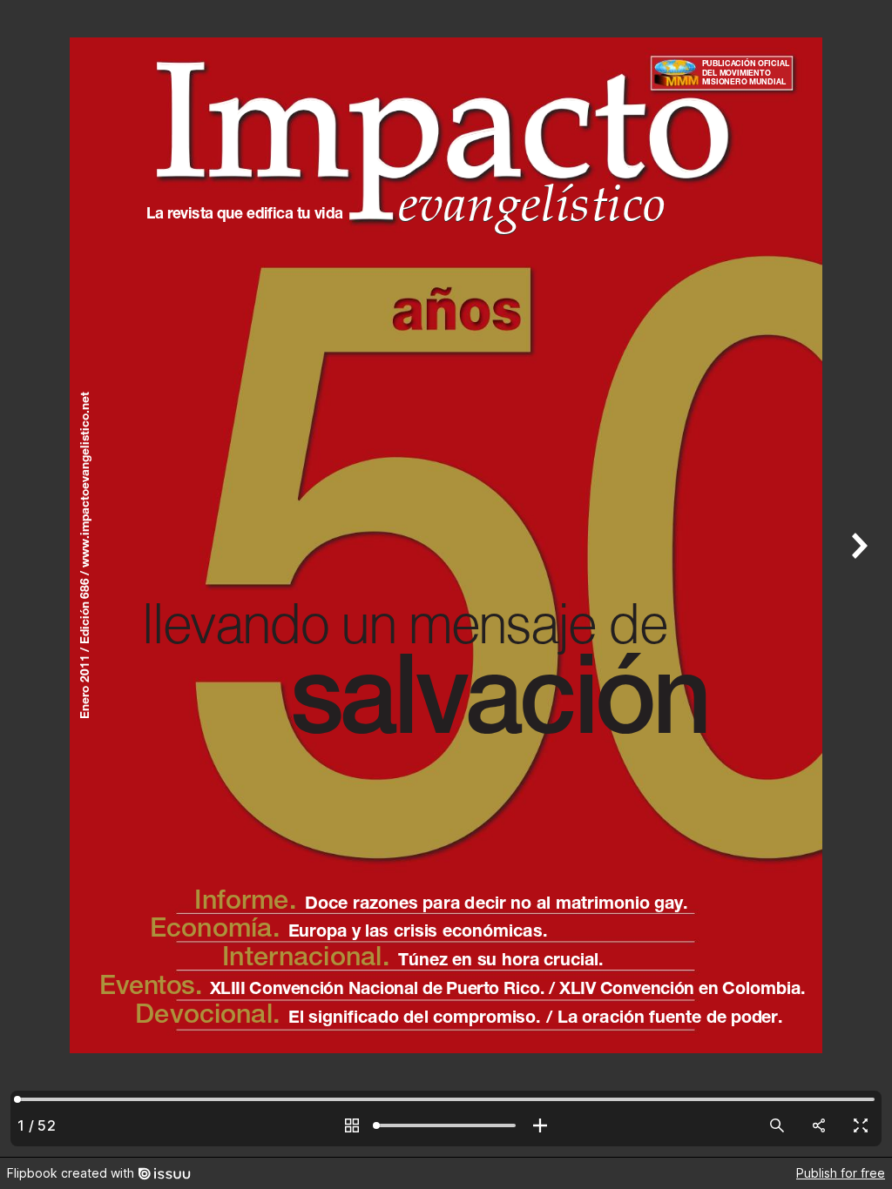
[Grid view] (351, 1125)
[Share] (818, 1125)
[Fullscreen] (860, 1125)
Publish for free (840, 1172)
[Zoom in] (540, 1125)
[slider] (446, 1125)
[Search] (777, 1125)
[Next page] (857, 578)
